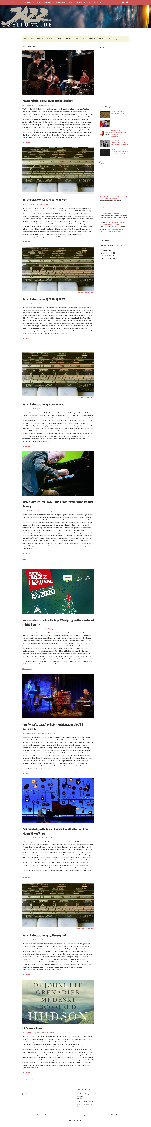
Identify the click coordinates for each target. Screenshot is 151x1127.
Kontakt (70, 2)
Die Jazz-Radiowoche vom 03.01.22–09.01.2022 (44, 299)
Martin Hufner (44, 204)
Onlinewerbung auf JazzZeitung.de (54, 2)
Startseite (26, 2)
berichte (40, 39)
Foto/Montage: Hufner (88, 928)
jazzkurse (92, 39)
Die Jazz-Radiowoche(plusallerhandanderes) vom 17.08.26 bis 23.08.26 (119, 152)
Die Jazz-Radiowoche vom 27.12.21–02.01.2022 (44, 404)
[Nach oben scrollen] (148, 1124)
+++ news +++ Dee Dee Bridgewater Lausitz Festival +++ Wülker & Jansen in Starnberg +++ (119, 142)
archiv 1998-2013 (105, 39)
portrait (58, 39)
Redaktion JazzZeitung (47, 105)
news (83, 39)
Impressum (97, 2)
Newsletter (36, 2)
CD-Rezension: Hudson (32, 1028)
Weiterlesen (26, 142)
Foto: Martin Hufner (89, 193)
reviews (49, 39)
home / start (28, 39)
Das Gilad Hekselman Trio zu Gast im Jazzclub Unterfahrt (47, 101)
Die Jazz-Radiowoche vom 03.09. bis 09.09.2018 (44, 935)
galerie (68, 39)
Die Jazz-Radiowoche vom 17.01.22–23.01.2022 (44, 200)
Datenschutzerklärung (83, 2)
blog (76, 39)
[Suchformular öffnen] (116, 39)
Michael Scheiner (104, 196)
